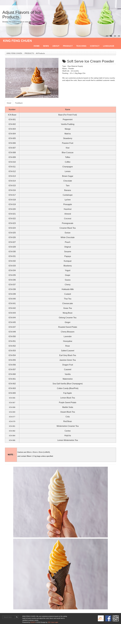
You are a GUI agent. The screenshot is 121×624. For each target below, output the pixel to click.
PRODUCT (68, 46)
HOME (37, 46)
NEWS (46, 46)
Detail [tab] (9, 103)
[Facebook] (108, 618)
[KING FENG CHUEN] (18, 40)
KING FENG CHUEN (14, 53)
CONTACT (94, 46)
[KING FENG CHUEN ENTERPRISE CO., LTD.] (100, 618)
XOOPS (32, 622)
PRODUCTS (29, 53)
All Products (40, 53)
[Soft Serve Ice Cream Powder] (31, 78)
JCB (49, 622)
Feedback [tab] (19, 103)
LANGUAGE (108, 46)
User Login (54, 622)
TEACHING (81, 46)
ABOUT (55, 46)
